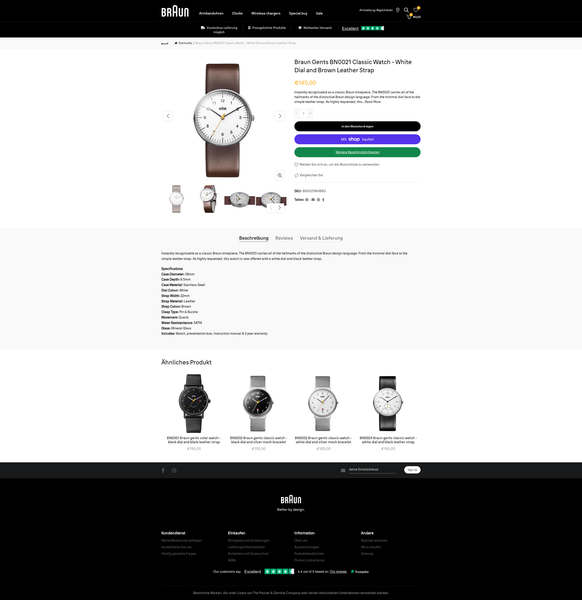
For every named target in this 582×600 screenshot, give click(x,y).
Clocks (237, 13)
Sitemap (367, 554)
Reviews (284, 238)
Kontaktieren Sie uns (176, 547)
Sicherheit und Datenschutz (248, 554)
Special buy (298, 13)
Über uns (301, 540)
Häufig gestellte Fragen (178, 554)
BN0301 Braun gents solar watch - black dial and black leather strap (194, 440)
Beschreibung (253, 238)
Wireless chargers (266, 13)
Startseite (185, 43)
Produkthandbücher (309, 554)
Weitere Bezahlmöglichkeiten (357, 152)
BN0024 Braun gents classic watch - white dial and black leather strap (388, 440)
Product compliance (309, 560)
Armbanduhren (211, 13)
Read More (373, 102)
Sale (319, 13)
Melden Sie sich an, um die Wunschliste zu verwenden (339, 164)
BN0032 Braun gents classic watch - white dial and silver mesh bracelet (323, 440)
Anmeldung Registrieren (376, 10)
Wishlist (418, 8)
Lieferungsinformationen (246, 547)
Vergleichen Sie (311, 175)
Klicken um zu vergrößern (280, 175)
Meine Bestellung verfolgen (181, 540)
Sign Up (412, 469)
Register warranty (374, 540)
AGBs (232, 560)
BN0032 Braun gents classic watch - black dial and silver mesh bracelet (258, 440)
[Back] (165, 43)
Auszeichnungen (306, 547)
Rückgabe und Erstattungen (248, 540)
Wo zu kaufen (371, 547)
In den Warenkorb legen (357, 126)
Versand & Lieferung (321, 238)
